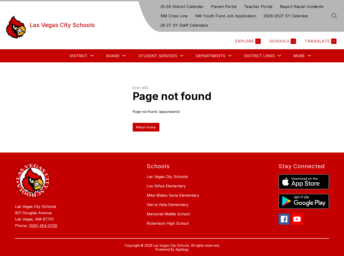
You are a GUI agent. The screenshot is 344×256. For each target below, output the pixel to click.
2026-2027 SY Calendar (286, 16)
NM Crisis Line (174, 16)
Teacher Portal (258, 6)
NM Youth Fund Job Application (225, 16)
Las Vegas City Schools (167, 176)
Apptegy (182, 249)
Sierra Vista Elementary (167, 204)
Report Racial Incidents (302, 6)
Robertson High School (168, 223)
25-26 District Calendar (182, 6)
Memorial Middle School (168, 214)
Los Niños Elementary (166, 186)
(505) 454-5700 (43, 225)
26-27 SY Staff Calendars (185, 25)
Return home (146, 127)
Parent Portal (224, 6)
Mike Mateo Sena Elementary (173, 195)
